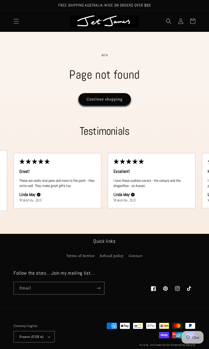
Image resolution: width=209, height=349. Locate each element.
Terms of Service (80, 255)
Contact (136, 255)
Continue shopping (105, 99)
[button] (16, 21)
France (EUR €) (31, 336)
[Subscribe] (98, 288)
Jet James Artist (160, 345)
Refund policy (112, 255)
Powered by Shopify (183, 345)
